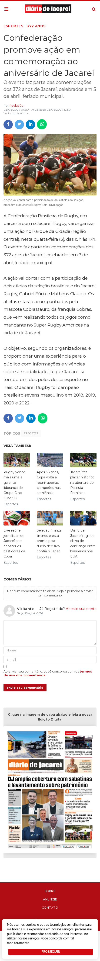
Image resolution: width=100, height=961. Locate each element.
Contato (50, 907)
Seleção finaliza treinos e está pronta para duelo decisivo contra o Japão (49, 540)
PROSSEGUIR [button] (50, 951)
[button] (6, 9)
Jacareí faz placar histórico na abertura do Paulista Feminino (82, 482)
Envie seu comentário (25, 687)
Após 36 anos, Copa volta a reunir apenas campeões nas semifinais (48, 482)
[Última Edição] (50, 790)
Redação (16, 105)
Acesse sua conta (81, 608)
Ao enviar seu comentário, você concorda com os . (47, 673)
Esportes (31, 433)
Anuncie (50, 899)
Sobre (50, 891)
